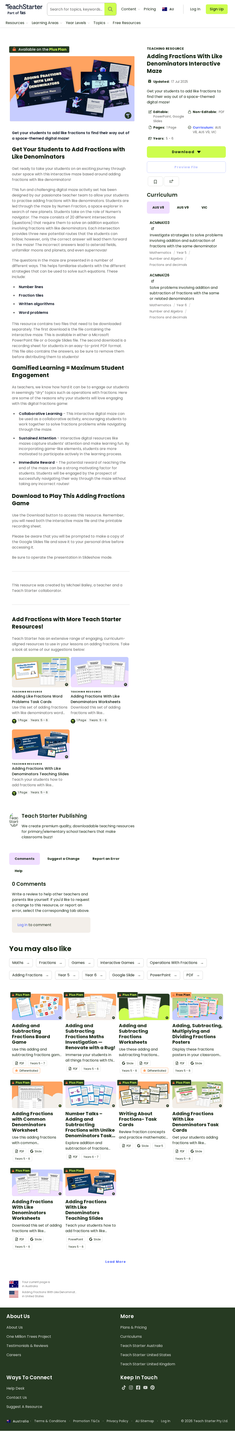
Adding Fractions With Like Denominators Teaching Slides (40, 771)
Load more (115, 1261)
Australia (20, 1421)
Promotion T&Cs (86, 1421)
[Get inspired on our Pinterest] (152, 1387)
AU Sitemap (144, 1421)
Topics (99, 22)
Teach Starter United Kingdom (147, 1364)
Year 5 (181, 252)
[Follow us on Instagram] (130, 1387)
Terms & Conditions (50, 1421)
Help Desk (15, 1388)
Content (129, 9)
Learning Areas (45, 22)
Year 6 (182, 305)
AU (171, 9)
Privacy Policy (117, 1421)
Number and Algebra (167, 258)
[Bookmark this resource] (155, 181)
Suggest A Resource (24, 1406)
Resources (15, 22)
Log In (165, 1421)
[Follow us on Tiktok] (123, 1387)
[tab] (158, 207)
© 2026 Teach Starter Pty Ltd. (204, 1421)
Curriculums (131, 1336)
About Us (14, 1327)
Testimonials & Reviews (27, 1345)
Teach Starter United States (145, 1354)
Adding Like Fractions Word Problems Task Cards (37, 699)
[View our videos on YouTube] (145, 1387)
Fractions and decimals (168, 264)
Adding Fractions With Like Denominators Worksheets (95, 699)
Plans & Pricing (133, 1327)
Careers (13, 1354)
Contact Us (16, 1397)
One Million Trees (28, 1336)
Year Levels (76, 22)
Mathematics (161, 252)
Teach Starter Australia (141, 1345)
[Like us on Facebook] (138, 1387)
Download (183, 152)
